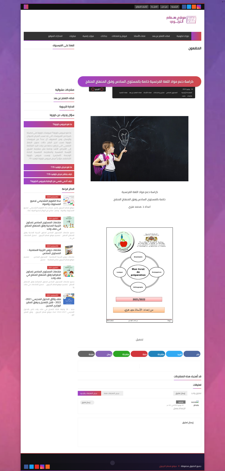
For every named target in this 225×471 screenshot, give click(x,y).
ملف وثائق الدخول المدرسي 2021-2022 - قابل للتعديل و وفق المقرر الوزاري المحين (43, 302)
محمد (180, 402)
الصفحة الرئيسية (187, 92)
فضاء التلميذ (123, 92)
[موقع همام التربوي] (179, 21)
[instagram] (199, 7)
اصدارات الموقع (55, 36)
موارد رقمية (88, 36)
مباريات (72, 36)
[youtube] (37, 467)
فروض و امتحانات (119, 36)
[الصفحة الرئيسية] (196, 36)
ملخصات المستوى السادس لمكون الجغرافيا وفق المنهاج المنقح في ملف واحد (43, 274)
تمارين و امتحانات (158, 92)
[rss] (194, 7)
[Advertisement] (79, 20)
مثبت (183, 95)
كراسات (189, 95)
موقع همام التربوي (168, 466)
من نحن (164, 6)
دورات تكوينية (183, 36)
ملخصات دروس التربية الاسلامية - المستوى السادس (44, 251)
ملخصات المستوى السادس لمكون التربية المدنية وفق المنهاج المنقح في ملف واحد (43, 225)
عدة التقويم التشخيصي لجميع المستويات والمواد (45, 202)
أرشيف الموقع (141, 6)
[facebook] (184, 7)
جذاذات (104, 36)
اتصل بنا (154, 6)
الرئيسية (174, 6)
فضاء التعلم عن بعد (161, 36)
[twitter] (189, 7)
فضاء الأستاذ (139, 36)
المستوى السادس (172, 92)
